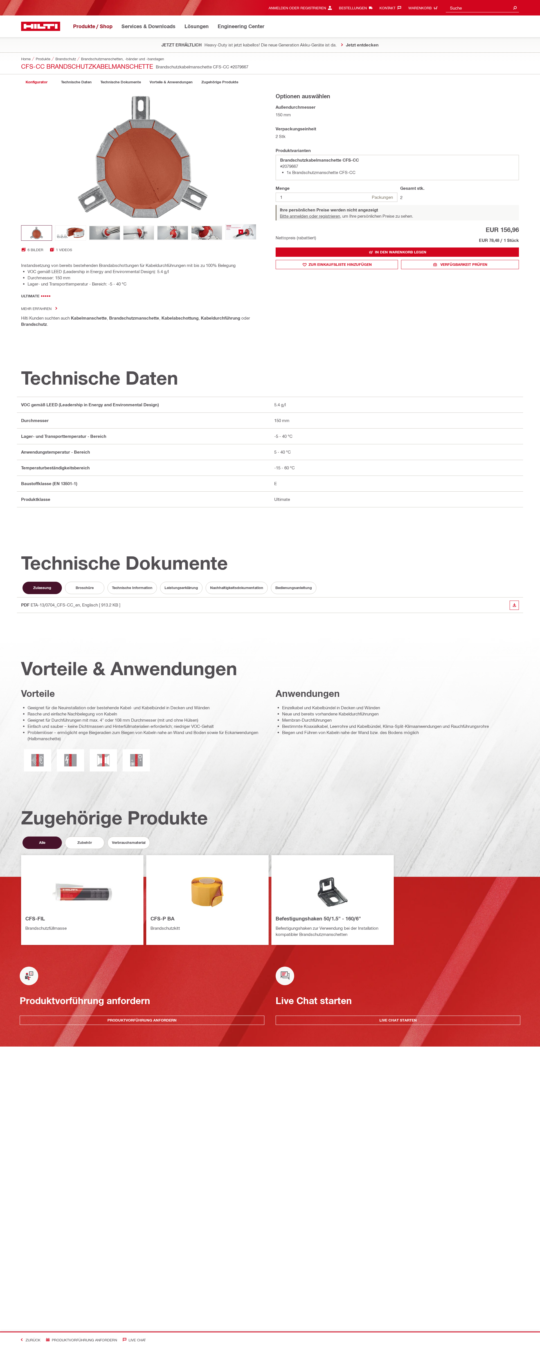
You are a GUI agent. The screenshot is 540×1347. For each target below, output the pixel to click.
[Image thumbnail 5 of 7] (172, 233)
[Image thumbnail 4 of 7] (138, 233)
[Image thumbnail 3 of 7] (104, 233)
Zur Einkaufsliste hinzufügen (340, 264)
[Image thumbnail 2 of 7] (70, 233)
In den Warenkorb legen (400, 252)
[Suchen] (515, 7)
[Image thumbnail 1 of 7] (36, 233)
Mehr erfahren (36, 308)
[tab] (36, 82)
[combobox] (482, 7)
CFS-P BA (162, 918)
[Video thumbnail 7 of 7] (240, 233)
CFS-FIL (35, 918)
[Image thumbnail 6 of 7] (206, 233)
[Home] (40, 26)
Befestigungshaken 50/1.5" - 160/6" (318, 918)
